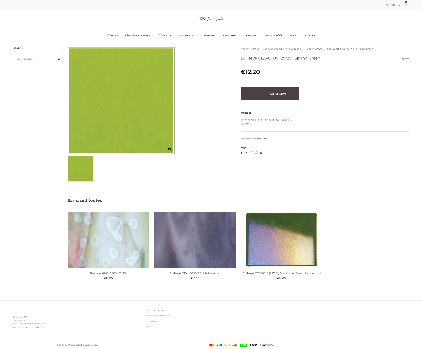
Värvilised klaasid (272, 48)
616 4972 (21, 320)
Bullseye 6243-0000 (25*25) (108, 273)
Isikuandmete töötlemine (158, 315)
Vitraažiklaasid (293, 48)
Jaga (243, 147)
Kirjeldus (246, 112)
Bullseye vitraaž (313, 48)
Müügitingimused (155, 310)
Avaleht (245, 48)
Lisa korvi (278, 93)
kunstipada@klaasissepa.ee (33, 323)
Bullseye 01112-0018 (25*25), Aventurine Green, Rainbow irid (281, 273)
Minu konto (152, 321)
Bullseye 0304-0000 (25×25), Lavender (195, 273)
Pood (256, 48)
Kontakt (150, 326)
